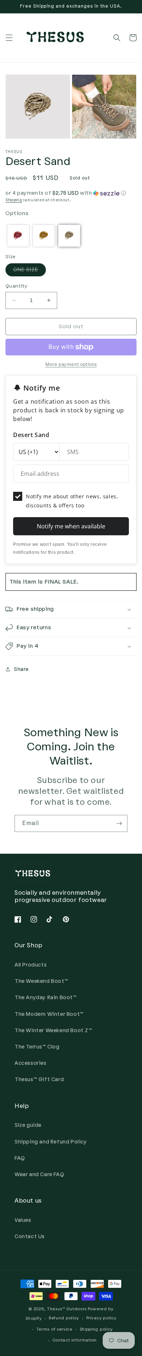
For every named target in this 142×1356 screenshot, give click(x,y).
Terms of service (54, 1329)
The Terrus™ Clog (37, 1047)
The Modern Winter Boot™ (49, 1014)
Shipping (13, 200)
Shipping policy (96, 1329)
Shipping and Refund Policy (51, 1142)
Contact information (74, 1340)
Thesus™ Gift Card (39, 1079)
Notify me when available (71, 526)
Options (16, 213)
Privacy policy (101, 1318)
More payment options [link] (71, 364)
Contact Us (30, 1236)
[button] (9, 38)
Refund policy (64, 1318)
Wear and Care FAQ (39, 1174)
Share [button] (21, 669)
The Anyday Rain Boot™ (46, 997)
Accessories (31, 1063)
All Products (31, 965)
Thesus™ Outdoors (67, 1309)
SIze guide (28, 1125)
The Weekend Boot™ (41, 981)
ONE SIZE (29, 271)
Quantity (16, 286)
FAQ (20, 1158)
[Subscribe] (119, 823)
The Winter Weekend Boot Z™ (53, 1030)
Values (23, 1220)
